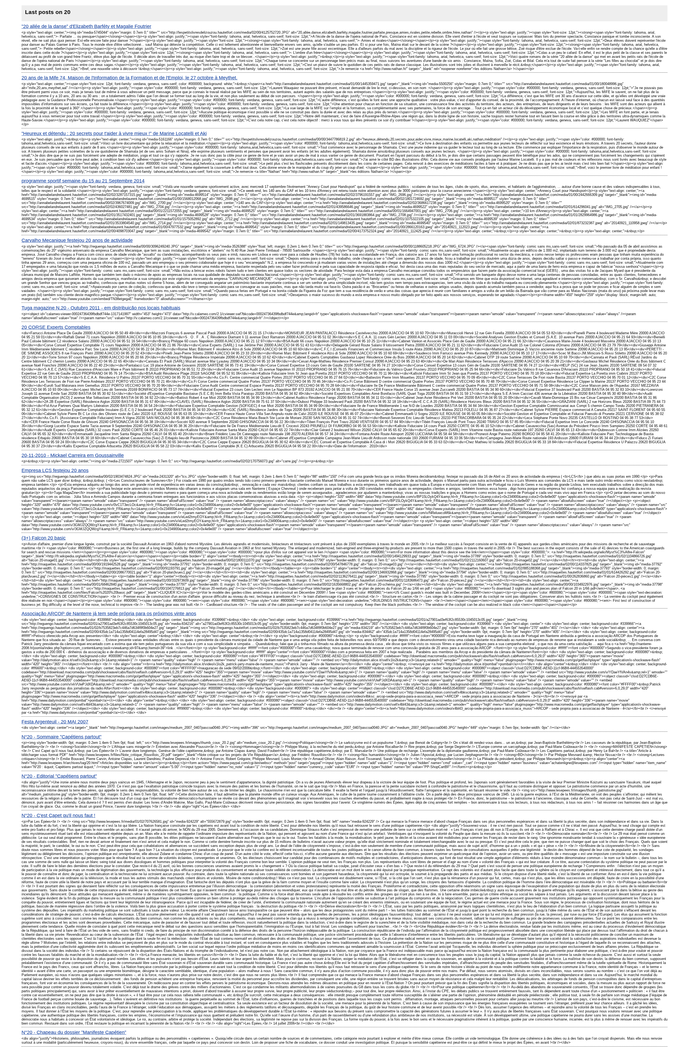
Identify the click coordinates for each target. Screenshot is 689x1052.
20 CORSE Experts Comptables (56, 327)
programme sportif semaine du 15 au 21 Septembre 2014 (83, 181)
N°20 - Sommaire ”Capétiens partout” (61, 737)
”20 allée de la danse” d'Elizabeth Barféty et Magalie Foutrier (86, 26)
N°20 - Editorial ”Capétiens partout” (59, 776)
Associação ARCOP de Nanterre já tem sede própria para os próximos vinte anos (109, 613)
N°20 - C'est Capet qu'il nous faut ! (58, 815)
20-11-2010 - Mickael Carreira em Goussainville (73, 455)
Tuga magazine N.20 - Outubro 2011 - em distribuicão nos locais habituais (101, 308)
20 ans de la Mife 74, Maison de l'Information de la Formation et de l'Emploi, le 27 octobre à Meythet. (129, 77)
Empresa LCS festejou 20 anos (55, 470)
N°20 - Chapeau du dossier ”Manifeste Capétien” (74, 1032)
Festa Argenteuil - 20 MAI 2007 (55, 721)
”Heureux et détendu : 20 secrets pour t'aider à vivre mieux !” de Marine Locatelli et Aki (114, 133)
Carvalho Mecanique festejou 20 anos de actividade (77, 240)
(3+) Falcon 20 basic (44, 538)
